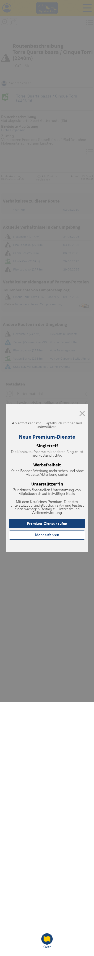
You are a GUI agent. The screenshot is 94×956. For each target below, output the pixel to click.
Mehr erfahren (47, 535)
